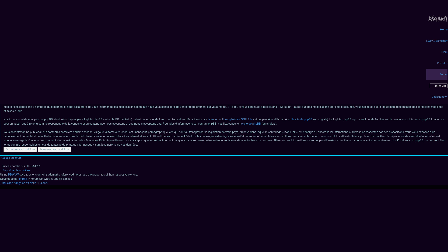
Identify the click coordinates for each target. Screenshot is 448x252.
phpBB (23, 179)
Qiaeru (44, 183)
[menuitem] (437, 18)
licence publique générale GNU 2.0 (230, 119)
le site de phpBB (302, 119)
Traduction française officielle (18, 183)
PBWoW (13, 174)
